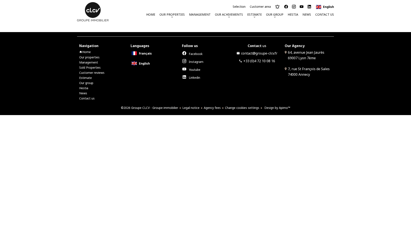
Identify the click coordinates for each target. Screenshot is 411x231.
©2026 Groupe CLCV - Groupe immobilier (149, 108)
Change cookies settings (242, 108)
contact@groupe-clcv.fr (259, 53)
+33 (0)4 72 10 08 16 (259, 61)
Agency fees (212, 108)
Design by (277, 108)
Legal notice (191, 108)
